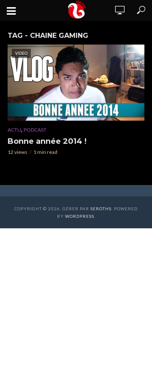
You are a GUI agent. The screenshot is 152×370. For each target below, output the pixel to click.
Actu (14, 130)
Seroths (100, 208)
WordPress (79, 216)
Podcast (35, 130)
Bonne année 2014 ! (47, 141)
